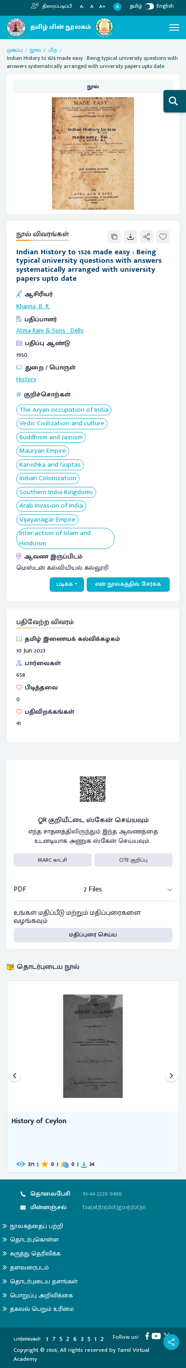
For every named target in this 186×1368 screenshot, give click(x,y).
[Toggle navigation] (174, 27)
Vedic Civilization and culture (61, 423)
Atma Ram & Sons (40, 330)
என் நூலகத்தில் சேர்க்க (128, 584)
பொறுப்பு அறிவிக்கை (41, 1295)
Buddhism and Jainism (51, 437)
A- (82, 7)
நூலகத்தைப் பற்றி (36, 1226)
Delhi (77, 330)
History (26, 379)
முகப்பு (15, 50)
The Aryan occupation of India (63, 410)
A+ (102, 7)
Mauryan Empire (42, 451)
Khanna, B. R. (33, 306)
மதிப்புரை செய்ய (93, 935)
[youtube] (157, 1336)
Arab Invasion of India (51, 506)
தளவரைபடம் (29, 1267)
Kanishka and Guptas (50, 465)
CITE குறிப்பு (133, 859)
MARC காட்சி (52, 859)
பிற (52, 50)
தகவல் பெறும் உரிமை (42, 1309)
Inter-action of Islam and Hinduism (55, 538)
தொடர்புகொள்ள (34, 1239)
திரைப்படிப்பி (56, 6)
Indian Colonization (47, 478)
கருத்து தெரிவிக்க (35, 1253)
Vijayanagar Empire (47, 520)
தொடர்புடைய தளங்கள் (44, 1281)
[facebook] (148, 1336)
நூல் (35, 50)
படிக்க (64, 584)
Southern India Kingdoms (56, 492)
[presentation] (15, 1076)
